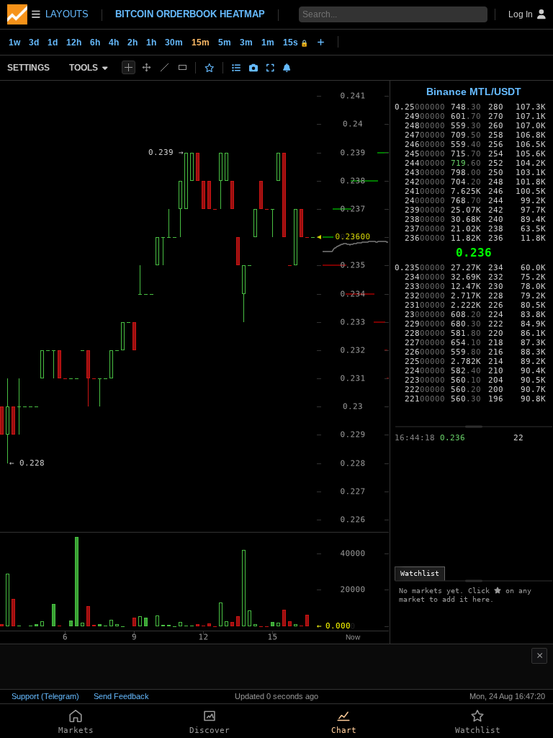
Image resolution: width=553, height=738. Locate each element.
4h (114, 42)
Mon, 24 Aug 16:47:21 (507, 696)
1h (151, 42)
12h (73, 42)
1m (267, 42)
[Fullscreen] (270, 67)
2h (132, 42)
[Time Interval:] (321, 41)
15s (295, 42)
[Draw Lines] (164, 67)
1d (53, 42)
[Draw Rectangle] (182, 67)
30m (174, 42)
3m (246, 42)
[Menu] (23, 14)
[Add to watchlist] (209, 67)
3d (34, 42)
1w (14, 42)
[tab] (420, 573)
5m (224, 42)
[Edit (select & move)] (146, 67)
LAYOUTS (67, 14)
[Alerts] (287, 67)
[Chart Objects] (236, 67)
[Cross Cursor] (128, 67)
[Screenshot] (253, 67)
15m (201, 42)
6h (95, 42)
